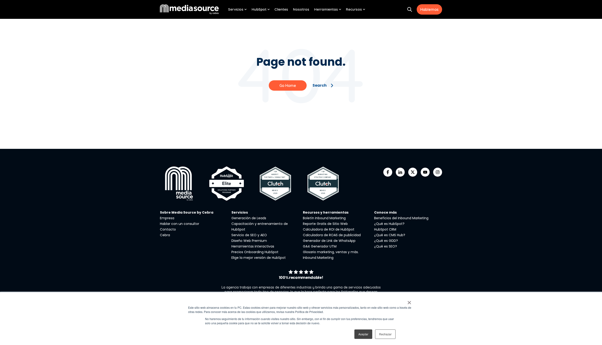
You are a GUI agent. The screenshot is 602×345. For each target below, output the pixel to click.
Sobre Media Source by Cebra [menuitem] (186, 212)
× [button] (409, 301)
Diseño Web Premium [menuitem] (249, 240)
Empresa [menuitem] (167, 218)
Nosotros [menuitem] (301, 9)
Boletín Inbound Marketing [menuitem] (324, 218)
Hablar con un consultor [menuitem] (179, 223)
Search (320, 85)
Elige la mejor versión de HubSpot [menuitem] (258, 257)
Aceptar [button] (363, 334)
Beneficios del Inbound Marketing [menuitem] (401, 218)
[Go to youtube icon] (425, 172)
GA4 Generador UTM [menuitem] (320, 246)
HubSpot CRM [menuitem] (385, 229)
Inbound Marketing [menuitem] (318, 257)
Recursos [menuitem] (354, 9)
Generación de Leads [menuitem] (248, 218)
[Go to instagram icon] (437, 172)
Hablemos (429, 9)
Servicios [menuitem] (235, 9)
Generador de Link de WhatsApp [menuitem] (329, 240)
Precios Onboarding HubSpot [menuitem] (254, 252)
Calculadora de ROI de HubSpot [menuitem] (328, 229)
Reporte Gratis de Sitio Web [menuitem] (325, 223)
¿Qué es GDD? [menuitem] (386, 240)
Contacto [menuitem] (168, 229)
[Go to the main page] (189, 9)
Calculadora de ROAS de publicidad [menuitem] (332, 235)
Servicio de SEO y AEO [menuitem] (249, 235)
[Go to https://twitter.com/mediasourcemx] (412, 172)
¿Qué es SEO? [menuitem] (385, 246)
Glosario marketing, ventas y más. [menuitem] (331, 252)
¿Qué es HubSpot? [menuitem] (389, 223)
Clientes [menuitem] (281, 9)
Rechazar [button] (385, 334)
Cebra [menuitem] (165, 235)
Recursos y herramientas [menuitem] (326, 212)
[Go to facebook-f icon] (387, 172)
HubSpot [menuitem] (259, 9)
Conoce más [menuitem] (385, 212)
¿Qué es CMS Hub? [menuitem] (389, 235)
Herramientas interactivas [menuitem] (252, 246)
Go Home (287, 85)
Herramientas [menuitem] (326, 9)
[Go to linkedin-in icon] (400, 172)
